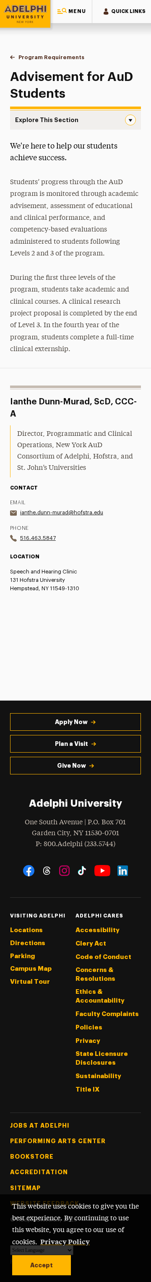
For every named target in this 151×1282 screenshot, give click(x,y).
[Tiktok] (82, 870)
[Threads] (47, 870)
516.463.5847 (38, 538)
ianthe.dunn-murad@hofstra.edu (61, 512)
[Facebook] (28, 870)
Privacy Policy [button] (65, 1241)
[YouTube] (102, 870)
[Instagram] (64, 870)
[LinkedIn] (122, 870)
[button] (71, 11)
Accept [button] (41, 1265)
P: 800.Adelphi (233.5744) (75, 844)
